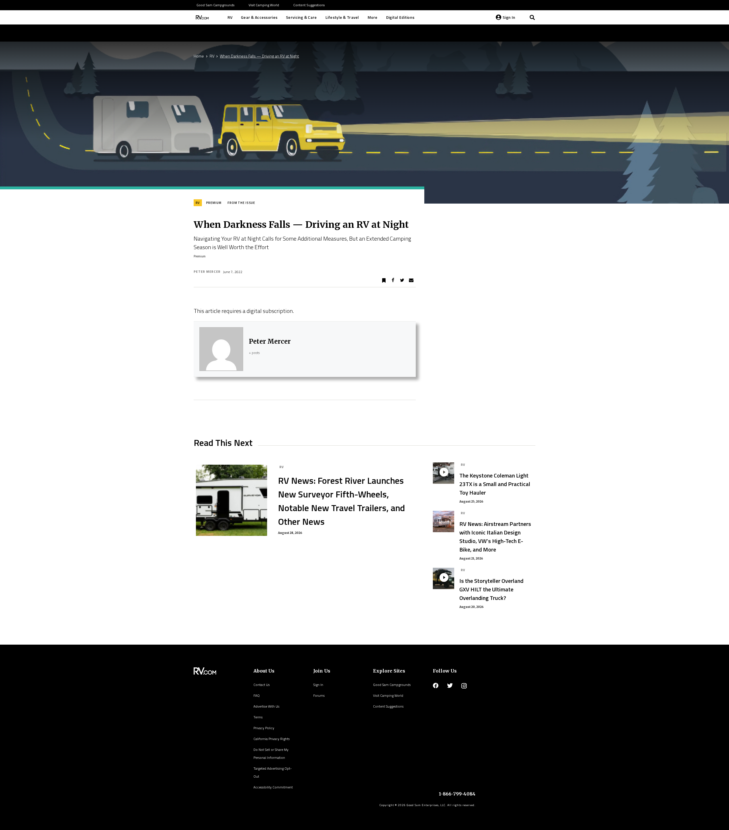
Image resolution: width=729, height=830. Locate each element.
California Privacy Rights (271, 738)
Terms (258, 717)
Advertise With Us (266, 706)
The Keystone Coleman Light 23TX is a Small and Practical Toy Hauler (494, 484)
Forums (319, 695)
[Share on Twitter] (402, 280)
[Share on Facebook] (393, 280)
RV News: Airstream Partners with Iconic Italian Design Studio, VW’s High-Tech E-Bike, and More (495, 536)
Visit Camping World (388, 695)
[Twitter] (450, 685)
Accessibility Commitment (273, 787)
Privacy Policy (263, 728)
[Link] (202, 17)
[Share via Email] (411, 280)
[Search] (532, 17)
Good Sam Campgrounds (392, 684)
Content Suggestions (388, 706)
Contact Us (261, 684)
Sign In (318, 684)
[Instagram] (464, 686)
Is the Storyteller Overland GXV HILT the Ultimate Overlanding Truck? (491, 589)
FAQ (256, 695)
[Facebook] (436, 685)
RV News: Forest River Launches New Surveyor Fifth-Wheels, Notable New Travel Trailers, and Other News (341, 501)
